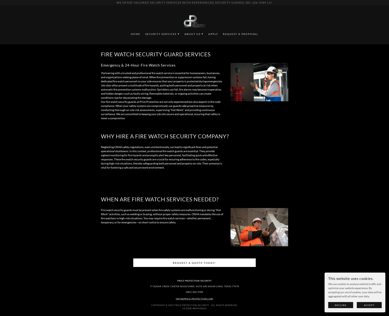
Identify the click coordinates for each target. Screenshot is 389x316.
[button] (162, 34)
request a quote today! (194, 262)
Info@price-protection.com (194, 298)
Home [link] (135, 33)
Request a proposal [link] (240, 33)
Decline (341, 305)
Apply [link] (213, 33)
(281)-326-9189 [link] (194, 292)
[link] (194, 20)
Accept (369, 305)
